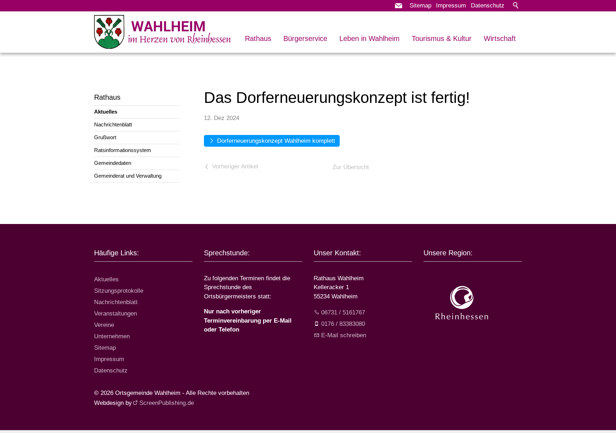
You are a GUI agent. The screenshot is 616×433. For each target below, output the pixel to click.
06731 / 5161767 (343, 312)
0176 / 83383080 (343, 323)
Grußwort (105, 137)
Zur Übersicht (351, 167)
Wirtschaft (500, 38)
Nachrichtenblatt (113, 124)
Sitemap (420, 5)
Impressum (451, 5)
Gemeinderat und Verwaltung (127, 176)
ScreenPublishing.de (166, 403)
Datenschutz (487, 5)
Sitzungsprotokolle (118, 290)
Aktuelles (105, 112)
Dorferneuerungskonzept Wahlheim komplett (276, 140)
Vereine (104, 325)
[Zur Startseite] (163, 32)
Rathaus (258, 38)
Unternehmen (112, 336)
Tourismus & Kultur (442, 38)
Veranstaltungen (115, 313)
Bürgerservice (305, 38)
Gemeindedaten (112, 163)
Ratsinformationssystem (122, 150)
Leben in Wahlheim (369, 38)
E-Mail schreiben (343, 335)
